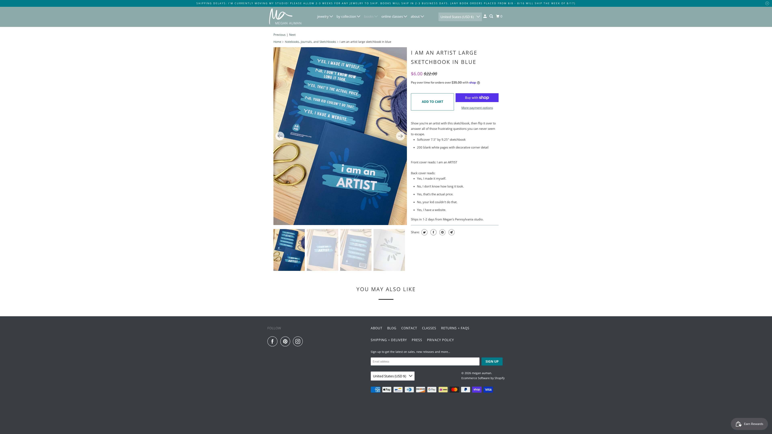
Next (292, 35)
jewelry (323, 16)
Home (277, 42)
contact (409, 328)
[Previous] (279, 136)
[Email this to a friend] (451, 232)
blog (391, 328)
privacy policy (440, 340)
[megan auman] (285, 17)
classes (429, 328)
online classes (392, 16)
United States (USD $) (457, 16)
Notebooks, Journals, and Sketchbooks (310, 42)
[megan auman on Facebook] (273, 341)
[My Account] (485, 16)
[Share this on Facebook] (432, 232)
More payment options (477, 108)
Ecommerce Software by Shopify (483, 378)
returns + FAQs (455, 328)
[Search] (491, 16)
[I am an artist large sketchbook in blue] (340, 136)
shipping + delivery (389, 340)
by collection (347, 16)
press (417, 340)
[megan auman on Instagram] (299, 341)
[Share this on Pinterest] (442, 232)
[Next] (400, 136)
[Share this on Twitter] (423, 232)
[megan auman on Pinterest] (286, 341)
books (369, 16)
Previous (279, 35)
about (416, 16)
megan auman (481, 373)
